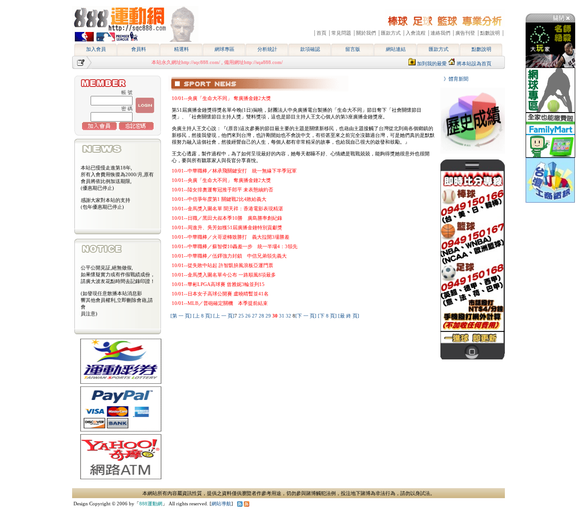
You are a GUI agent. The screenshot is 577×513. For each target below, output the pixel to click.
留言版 (352, 49)
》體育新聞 (453, 79)
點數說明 (481, 49)
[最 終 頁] (348, 315)
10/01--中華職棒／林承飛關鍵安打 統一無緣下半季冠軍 (234, 170)
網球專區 (224, 49)
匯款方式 (439, 49)
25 (241, 315)
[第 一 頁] (181, 315)
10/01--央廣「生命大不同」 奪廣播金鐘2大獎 (221, 98)
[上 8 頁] (202, 315)
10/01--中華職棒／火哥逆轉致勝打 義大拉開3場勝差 (230, 237)
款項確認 (310, 49)
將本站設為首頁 (474, 63)
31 (282, 315)
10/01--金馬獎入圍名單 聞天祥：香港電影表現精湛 (227, 208)
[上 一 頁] (223, 315)
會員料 (138, 49)
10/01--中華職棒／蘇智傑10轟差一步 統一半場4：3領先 (235, 246)
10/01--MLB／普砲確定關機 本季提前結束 (220, 303)
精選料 (181, 49)
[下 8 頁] (327, 315)
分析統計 (267, 49)
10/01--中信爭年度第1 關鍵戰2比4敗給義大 (219, 199)
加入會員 (96, 49)
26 (248, 315)
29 (269, 315)
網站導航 (221, 503)
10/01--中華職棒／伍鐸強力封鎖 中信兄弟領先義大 (229, 256)
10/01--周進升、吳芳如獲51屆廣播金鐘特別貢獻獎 (227, 227)
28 (262, 315)
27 (255, 315)
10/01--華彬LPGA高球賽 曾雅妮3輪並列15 (218, 284)
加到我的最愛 (432, 63)
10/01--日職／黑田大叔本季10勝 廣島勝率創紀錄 (227, 218)
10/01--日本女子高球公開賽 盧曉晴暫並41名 (220, 293)
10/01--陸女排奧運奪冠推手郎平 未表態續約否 (222, 189)
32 (289, 315)
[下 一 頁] (305, 315)
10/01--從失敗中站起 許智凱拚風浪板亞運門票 (222, 265)
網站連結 (396, 49)
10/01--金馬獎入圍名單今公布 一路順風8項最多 (224, 274)
